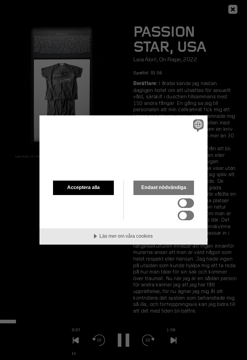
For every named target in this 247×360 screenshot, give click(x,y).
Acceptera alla (83, 187)
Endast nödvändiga (163, 187)
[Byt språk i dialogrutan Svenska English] (197, 125)
